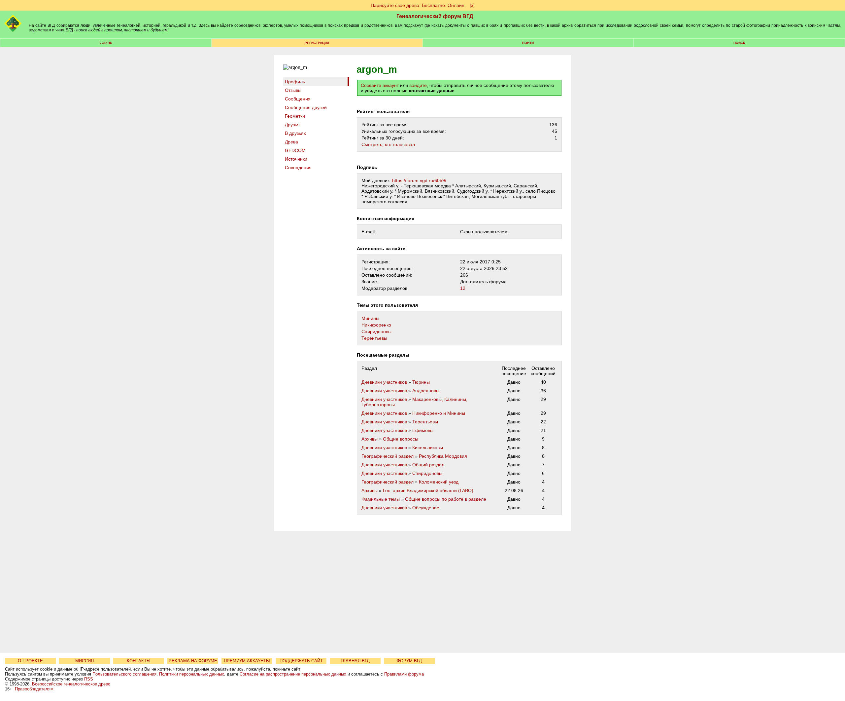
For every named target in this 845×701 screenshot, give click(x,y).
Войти (528, 43)
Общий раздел (428, 464)
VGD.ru (105, 43)
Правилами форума (404, 674)
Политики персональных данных (191, 674)
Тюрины (421, 382)
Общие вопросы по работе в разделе (445, 499)
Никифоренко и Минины (438, 413)
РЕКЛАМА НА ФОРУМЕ (193, 660)
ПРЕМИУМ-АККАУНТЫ (247, 660)
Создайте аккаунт (380, 85)
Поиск (739, 43)
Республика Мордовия (443, 456)
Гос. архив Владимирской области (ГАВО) (428, 490)
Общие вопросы (400, 439)
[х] (472, 5)
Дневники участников (384, 382)
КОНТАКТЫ (139, 660)
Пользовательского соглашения (124, 674)
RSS (88, 679)
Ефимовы (422, 430)
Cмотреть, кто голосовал (388, 144)
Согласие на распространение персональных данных (293, 674)
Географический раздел (387, 456)
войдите (418, 85)
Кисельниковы (427, 447)
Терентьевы (374, 338)
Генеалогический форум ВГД (434, 16)
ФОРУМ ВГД (409, 660)
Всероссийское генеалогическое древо (71, 684)
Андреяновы (425, 390)
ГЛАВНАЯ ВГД (355, 660)
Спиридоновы (376, 331)
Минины (370, 318)
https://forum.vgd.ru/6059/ (419, 180)
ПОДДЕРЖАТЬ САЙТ (301, 660)
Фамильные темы (380, 499)
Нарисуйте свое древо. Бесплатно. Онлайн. (418, 5)
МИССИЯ (84, 660)
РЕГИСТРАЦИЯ (317, 43)
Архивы (369, 439)
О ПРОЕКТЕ (30, 660)
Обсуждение (425, 507)
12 (462, 288)
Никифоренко (376, 325)
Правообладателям (34, 688)
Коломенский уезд (438, 482)
